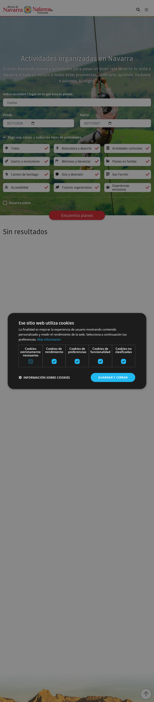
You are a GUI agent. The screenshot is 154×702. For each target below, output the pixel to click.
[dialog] (77, 351)
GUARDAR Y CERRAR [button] (113, 377)
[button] (44, 377)
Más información (49, 339)
